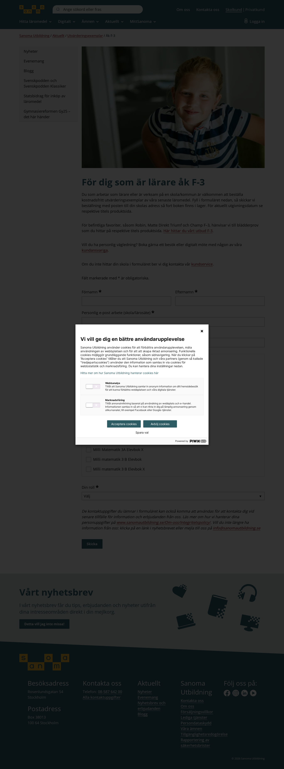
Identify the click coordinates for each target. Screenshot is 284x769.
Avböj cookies (160, 424)
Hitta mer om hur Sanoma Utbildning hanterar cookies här (119, 373)
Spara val (142, 432)
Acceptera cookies (124, 424)
